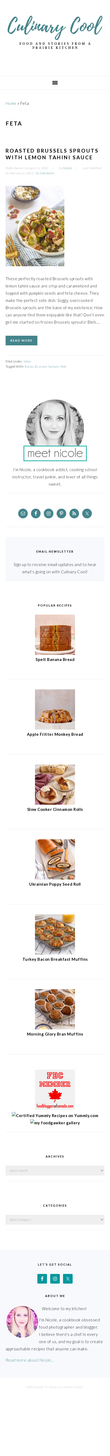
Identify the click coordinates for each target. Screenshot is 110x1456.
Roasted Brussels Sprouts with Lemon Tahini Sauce (52, 153)
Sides (27, 361)
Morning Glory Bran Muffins (55, 1034)
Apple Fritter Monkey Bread (55, 734)
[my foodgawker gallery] (55, 1122)
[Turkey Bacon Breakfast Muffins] (55, 953)
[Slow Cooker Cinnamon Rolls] (55, 803)
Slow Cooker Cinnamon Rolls (55, 809)
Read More (21, 340)
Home (11, 103)
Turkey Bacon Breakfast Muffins (55, 959)
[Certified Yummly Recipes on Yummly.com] (55, 1115)
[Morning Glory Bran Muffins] (55, 1027)
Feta (63, 366)
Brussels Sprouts (47, 366)
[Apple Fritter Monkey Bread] (55, 728)
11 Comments (45, 173)
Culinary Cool (55, 36)
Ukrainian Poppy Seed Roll (55, 884)
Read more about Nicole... (30, 1360)
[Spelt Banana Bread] (55, 653)
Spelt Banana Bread (55, 659)
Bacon (29, 366)
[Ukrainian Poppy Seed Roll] (55, 877)
